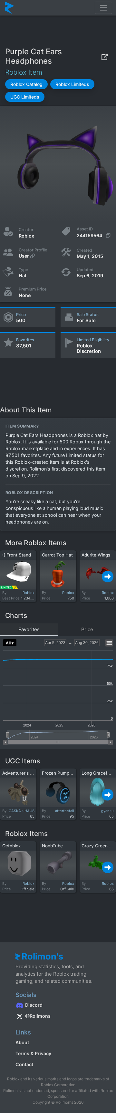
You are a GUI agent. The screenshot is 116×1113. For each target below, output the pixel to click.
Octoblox (11, 845)
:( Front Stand (16, 554)
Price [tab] (87, 629)
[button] (26, 84)
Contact (24, 1064)
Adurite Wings (96, 554)
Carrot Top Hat (57, 554)
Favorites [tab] (29, 629)
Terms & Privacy (33, 1053)
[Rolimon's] (9, 8)
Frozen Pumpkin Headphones (72, 773)
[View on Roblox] (104, 56)
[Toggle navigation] (103, 8)
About (22, 1042)
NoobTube (52, 845)
